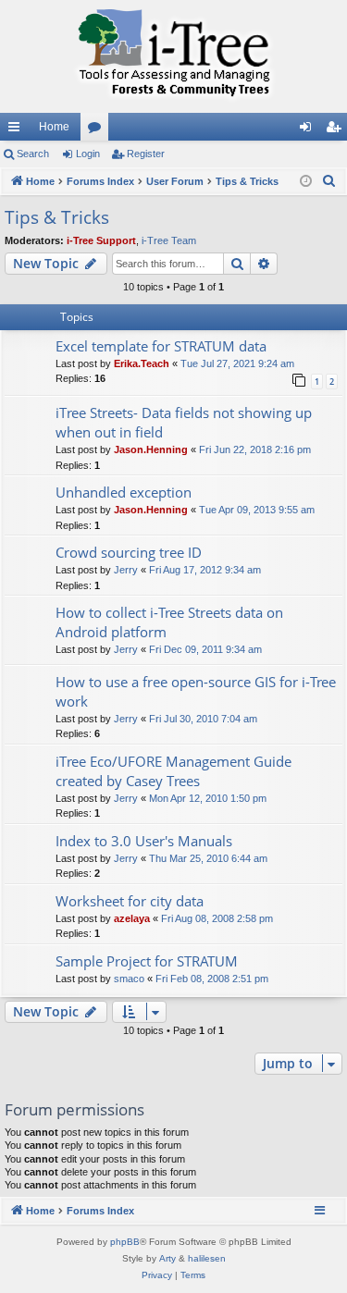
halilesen (207, 1258)
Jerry (126, 569)
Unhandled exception (124, 492)
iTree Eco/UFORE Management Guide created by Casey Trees (173, 771)
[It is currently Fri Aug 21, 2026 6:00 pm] (306, 181)
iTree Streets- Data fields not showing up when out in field (184, 422)
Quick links (17, 130)
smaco (129, 978)
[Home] (173, 56)
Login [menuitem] (309, 130)
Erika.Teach (141, 363)
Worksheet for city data (130, 901)
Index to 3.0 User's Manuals (144, 840)
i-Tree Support (101, 240)
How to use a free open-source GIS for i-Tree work (196, 691)
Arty (167, 1258)
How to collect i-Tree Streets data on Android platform (169, 622)
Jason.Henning (151, 449)
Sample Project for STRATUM (147, 961)
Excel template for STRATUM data (161, 346)
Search (33, 153)
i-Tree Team (169, 240)
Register (146, 153)
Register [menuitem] (337, 130)
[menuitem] (329, 181)
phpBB (125, 1242)
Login (88, 153)
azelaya (132, 918)
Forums (98, 130)
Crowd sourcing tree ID (129, 552)
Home (54, 126)
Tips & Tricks (57, 217)
